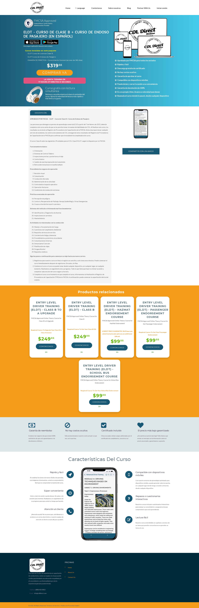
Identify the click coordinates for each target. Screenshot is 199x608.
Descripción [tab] (41, 113)
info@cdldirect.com (40, 593)
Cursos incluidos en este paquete (40, 51)
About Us (71, 572)
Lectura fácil (142, 517)
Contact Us (71, 577)
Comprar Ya (54, 73)
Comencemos (46, 346)
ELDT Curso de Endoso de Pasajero (42, 57)
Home (70, 567)
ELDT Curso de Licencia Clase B (40, 53)
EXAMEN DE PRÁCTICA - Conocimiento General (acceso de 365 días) (55, 60)
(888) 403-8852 (41, 590)
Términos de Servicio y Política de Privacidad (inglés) (62, 605)
